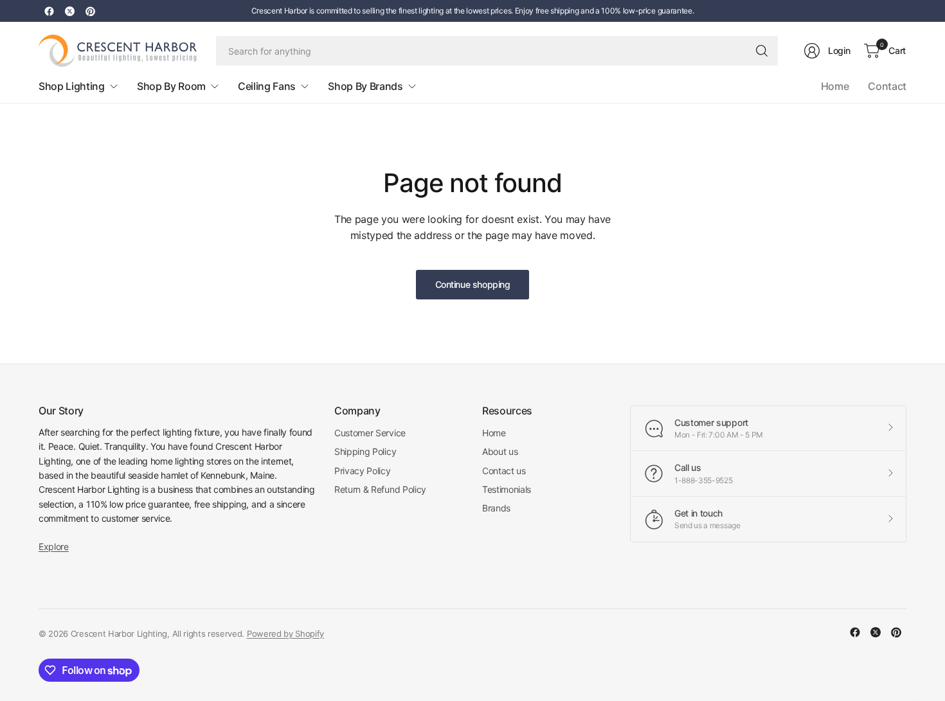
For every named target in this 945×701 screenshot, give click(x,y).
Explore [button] (54, 546)
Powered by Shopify (285, 633)
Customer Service (370, 432)
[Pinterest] (90, 11)
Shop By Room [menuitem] (171, 86)
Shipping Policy (365, 451)
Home (835, 86)
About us (500, 451)
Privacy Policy (362, 470)
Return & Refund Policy (380, 489)
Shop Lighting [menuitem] (72, 86)
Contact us (504, 470)
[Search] (762, 51)
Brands (496, 507)
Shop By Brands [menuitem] (365, 86)
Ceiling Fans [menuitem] (267, 86)
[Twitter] (69, 11)
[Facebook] (49, 11)
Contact (887, 86)
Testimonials (506, 489)
